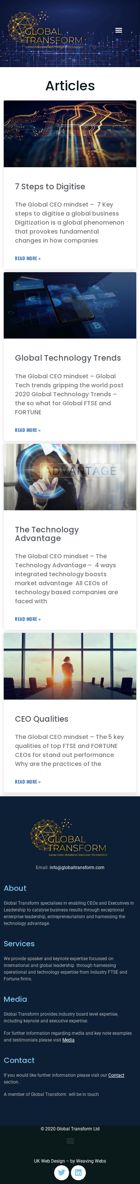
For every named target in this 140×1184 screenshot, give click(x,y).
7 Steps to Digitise (50, 186)
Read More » (28, 258)
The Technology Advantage (47, 534)
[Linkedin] (78, 1172)
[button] (118, 30)
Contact (19, 1060)
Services (19, 943)
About (15, 888)
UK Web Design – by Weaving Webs (70, 1161)
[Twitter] (61, 1172)
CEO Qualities (41, 718)
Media (15, 999)
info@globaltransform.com (77, 867)
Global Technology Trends (68, 357)
